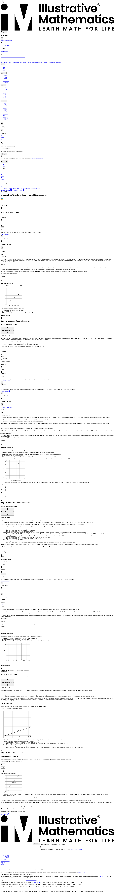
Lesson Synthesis (21, 188)
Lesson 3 (5, 105)
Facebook (3, 865)
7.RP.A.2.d (3, 384)
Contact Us (3, 863)
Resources (3, 862)
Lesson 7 (5, 110)
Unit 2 (2, 85)
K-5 (4, 67)
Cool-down (27, 188)
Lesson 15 (5, 120)
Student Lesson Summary (34, 188)
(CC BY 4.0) (100, 876)
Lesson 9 (5, 112)
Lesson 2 (5, 104)
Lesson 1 (5, 103)
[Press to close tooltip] (2, 236)
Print (2, 618)
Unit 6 (4, 94)
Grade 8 (5, 78)
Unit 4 (4, 91)
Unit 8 (4, 96)
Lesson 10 (5, 114)
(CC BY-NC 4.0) (81, 872)
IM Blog (2, 864)
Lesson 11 (3, 101)
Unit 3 (4, 90)
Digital (5, 618)
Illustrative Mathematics (31, 880)
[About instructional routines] (2, 247)
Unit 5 (4, 93)
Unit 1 (4, 87)
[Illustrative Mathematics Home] (57, 16)
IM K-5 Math (6, 855)
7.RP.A (2, 227)
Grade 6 (5, 75)
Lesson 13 (5, 118)
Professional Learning (5, 861)
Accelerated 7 (6, 82)
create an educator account (37, 158)
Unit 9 (4, 97)
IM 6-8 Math (6, 856)
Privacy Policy (4, 859)
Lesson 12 (5, 117)
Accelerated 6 (6, 81)
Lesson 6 (5, 109)
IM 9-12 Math (6, 857)
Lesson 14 (5, 119)
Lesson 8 (5, 111)
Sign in (4, 321)
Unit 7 (4, 95)
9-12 (4, 70)
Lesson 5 (5, 108)
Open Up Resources (38, 882)
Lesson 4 (5, 107)
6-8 (1, 64)
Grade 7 (2, 73)
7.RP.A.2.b (3, 373)
